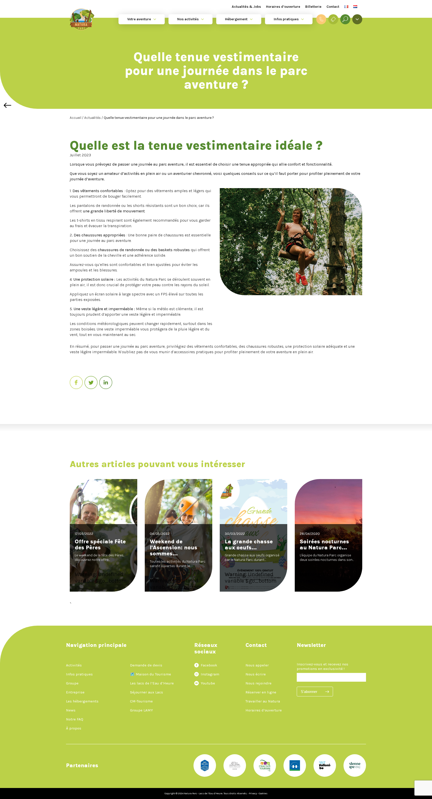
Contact (332, 7)
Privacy (253, 793)
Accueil (76, 118)
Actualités (93, 118)
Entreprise (75, 692)
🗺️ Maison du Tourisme (150, 674)
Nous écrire (256, 674)
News (71, 710)
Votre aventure (139, 19)
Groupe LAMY (141, 710)
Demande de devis (146, 665)
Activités (74, 665)
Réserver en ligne (261, 692)
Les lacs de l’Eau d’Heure (152, 683)
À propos (73, 728)
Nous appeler (257, 665)
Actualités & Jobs (246, 7)
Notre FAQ (74, 719)
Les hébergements (82, 701)
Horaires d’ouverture (283, 7)
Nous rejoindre (259, 683)
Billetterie (313, 7)
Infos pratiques (286, 19)
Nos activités (188, 19)
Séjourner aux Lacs (146, 692)
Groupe (72, 683)
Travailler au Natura (263, 701)
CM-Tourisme (141, 701)
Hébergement (236, 19)
